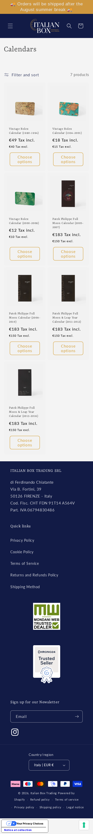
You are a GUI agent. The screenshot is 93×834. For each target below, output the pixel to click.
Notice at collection (18, 829)
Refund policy (40, 799)
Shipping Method (25, 587)
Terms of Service (24, 563)
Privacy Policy (22, 540)
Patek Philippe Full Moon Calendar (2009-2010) (25, 317)
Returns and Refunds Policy (34, 575)
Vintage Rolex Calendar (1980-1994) (24, 131)
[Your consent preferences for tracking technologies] (84, 825)
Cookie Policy (22, 552)
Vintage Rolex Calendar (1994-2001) (67, 131)
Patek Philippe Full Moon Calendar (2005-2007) (68, 223)
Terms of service (67, 799)
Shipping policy (50, 807)
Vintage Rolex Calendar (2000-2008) (24, 221)
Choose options (25, 159)
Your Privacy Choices (30, 823)
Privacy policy (24, 807)
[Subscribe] (76, 716)
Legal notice (75, 807)
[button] (10, 26)
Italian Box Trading (43, 793)
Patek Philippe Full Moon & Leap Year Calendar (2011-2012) (66, 317)
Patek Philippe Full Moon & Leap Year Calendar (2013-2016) (23, 412)
